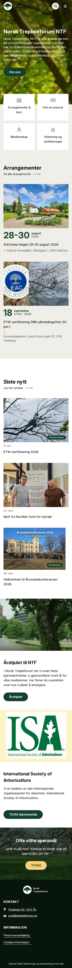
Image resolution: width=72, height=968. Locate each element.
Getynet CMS (15, 963)
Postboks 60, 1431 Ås (22, 909)
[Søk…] (55, 6)
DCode (60, 963)
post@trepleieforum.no (22, 915)
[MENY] (65, 6)
